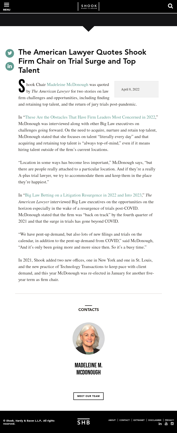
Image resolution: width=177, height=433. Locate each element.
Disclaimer (154, 420)
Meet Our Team (88, 396)
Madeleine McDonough (67, 84)
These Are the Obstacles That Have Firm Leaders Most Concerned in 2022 (90, 117)
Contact (124, 420)
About (112, 420)
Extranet (139, 420)
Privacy (169, 420)
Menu (6, 9)
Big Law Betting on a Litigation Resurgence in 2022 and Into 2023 (83, 195)
